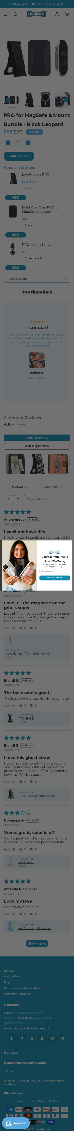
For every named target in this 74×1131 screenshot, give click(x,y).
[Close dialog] (70, 542)
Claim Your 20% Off (54, 578)
